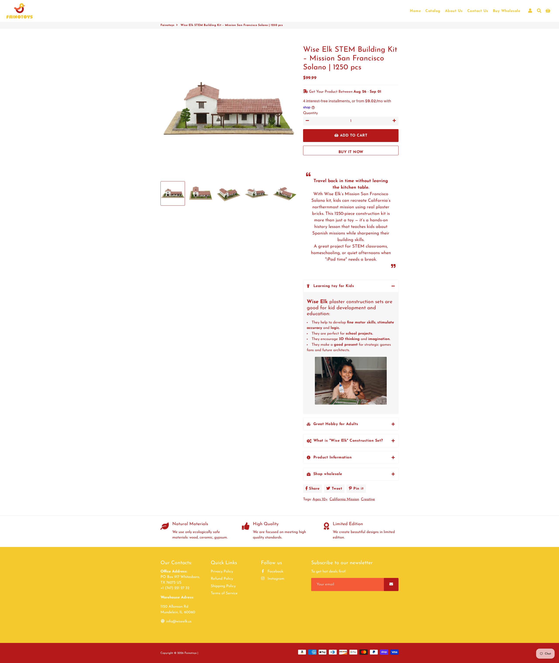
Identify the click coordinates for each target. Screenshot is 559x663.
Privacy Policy (222, 571)
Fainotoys (167, 25)
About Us (454, 11)
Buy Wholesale (506, 11)
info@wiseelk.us (178, 621)
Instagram (275, 579)
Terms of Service (224, 593)
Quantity (310, 113)
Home (415, 11)
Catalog (432, 11)
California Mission (344, 499)
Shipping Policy (223, 586)
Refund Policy (222, 579)
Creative (368, 499)
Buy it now (350, 152)
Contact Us (477, 11)
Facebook (274, 571)
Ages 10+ (320, 499)
